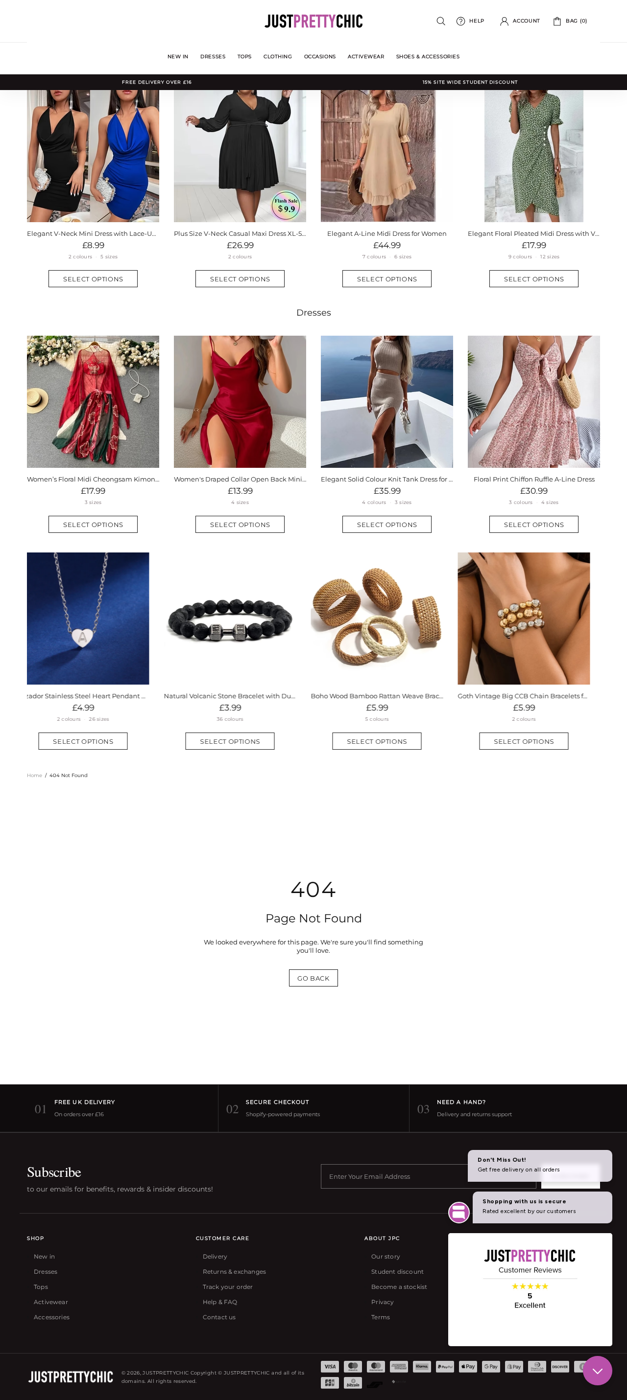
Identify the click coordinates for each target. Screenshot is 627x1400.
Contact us (219, 1317)
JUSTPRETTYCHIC (313, 21)
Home (34, 775)
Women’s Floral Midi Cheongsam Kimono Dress (93, 479)
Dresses (313, 312)
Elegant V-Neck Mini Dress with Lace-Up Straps (93, 233)
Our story (385, 1256)
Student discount (397, 1271)
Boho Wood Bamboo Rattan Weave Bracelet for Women (240, 696)
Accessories (52, 1317)
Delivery (215, 1256)
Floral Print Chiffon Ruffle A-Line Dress (534, 479)
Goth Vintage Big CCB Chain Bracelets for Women (387, 696)
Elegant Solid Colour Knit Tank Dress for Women (387, 479)
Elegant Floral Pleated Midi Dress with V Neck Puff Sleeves (534, 233)
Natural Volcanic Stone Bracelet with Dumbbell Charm (93, 696)
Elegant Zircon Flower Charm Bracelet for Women (534, 696)
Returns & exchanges (234, 1271)
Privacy (382, 1302)
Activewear (51, 1302)
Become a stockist (399, 1286)
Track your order (228, 1286)
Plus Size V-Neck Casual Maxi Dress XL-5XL (240, 233)
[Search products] (441, 21)
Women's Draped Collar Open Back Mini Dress (240, 479)
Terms (380, 1317)
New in (44, 1256)
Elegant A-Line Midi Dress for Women (387, 233)
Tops (41, 1286)
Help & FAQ (220, 1302)
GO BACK (313, 978)
